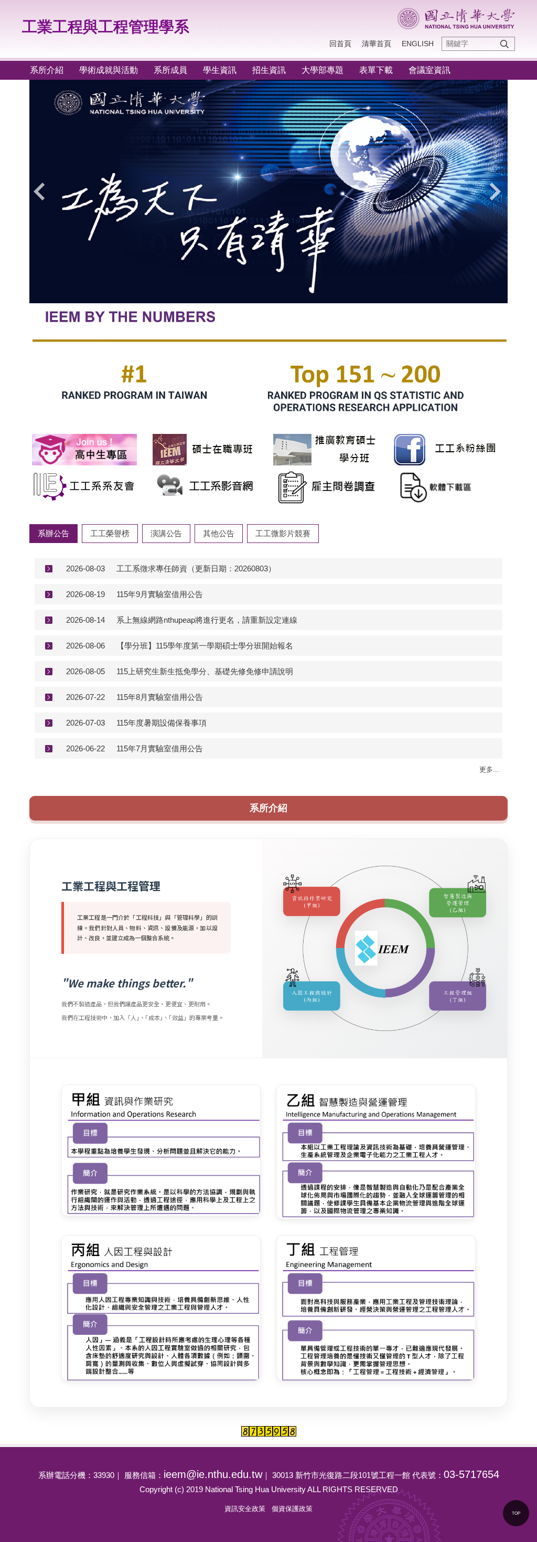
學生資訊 (220, 70)
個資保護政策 (292, 1509)
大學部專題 (322, 70)
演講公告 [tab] (166, 533)
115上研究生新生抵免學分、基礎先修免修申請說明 (204, 671)
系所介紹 (46, 70)
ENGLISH (418, 43)
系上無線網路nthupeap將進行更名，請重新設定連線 (206, 619)
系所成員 (170, 70)
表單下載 (376, 70)
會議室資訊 (429, 70)
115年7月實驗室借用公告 (159, 748)
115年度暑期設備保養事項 (161, 722)
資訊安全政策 (244, 1509)
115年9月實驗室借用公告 (159, 594)
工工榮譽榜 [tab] (110, 533)
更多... (489, 769)
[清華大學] (456, 18)
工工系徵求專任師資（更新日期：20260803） (196, 568)
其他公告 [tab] (218, 533)
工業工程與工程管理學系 (105, 26)
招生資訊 (269, 70)
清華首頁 (376, 43)
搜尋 (504, 43)
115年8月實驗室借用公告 (159, 697)
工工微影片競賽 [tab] (282, 533)
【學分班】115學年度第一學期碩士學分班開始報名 (204, 645)
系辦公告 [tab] (53, 533)
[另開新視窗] (87, 449)
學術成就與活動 (108, 70)
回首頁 (340, 43)
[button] (42, 191)
